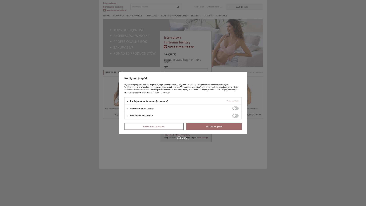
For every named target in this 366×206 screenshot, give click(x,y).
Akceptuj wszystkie (214, 126)
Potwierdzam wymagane (154, 126)
